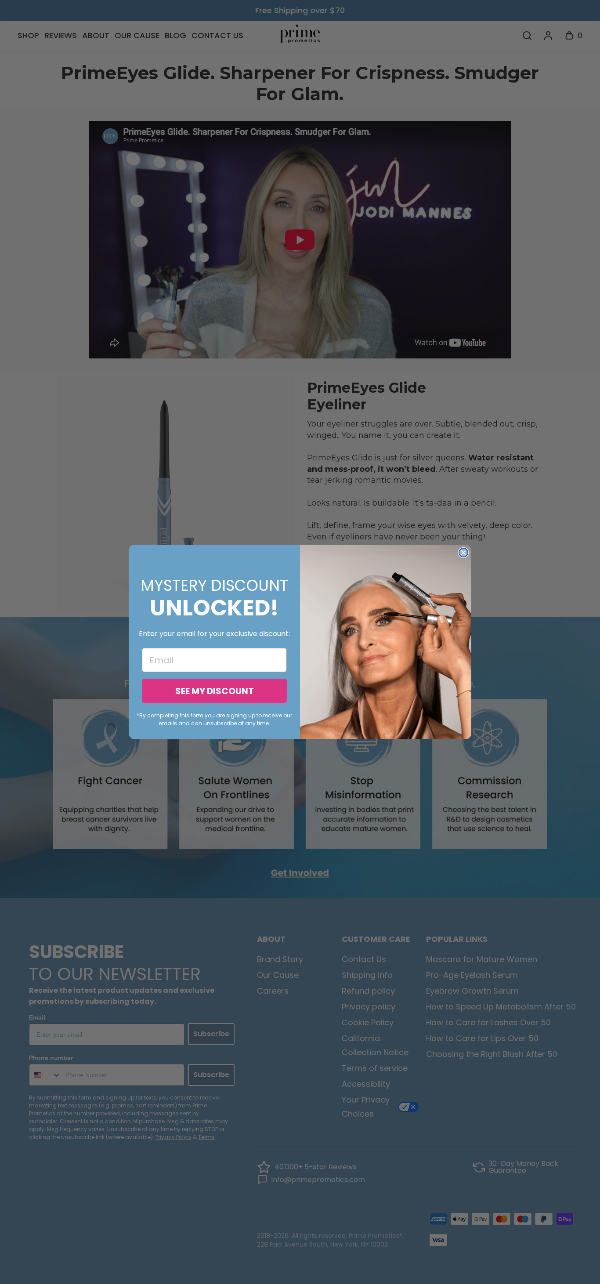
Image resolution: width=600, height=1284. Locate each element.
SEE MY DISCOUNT (214, 691)
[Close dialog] (463, 552)
